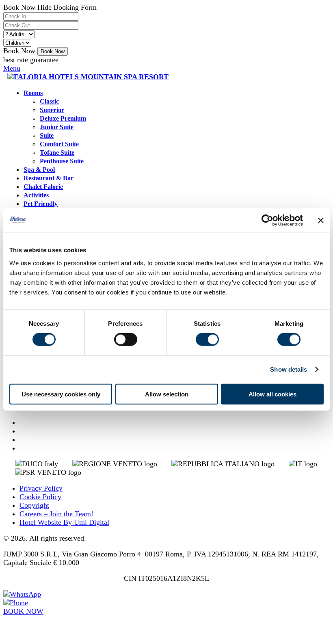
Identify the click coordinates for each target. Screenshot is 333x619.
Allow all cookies (272, 393)
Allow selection (166, 393)
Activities (36, 195)
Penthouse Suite (62, 161)
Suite (47, 135)
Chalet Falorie (43, 186)
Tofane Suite (57, 152)
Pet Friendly (41, 204)
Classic (49, 101)
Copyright (34, 505)
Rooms (33, 93)
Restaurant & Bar (49, 178)
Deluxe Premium (63, 118)
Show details (288, 369)
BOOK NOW (23, 611)
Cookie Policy (40, 497)
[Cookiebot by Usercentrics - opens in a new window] (267, 220)
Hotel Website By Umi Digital (64, 522)
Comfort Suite (59, 144)
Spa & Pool (39, 169)
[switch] (125, 339)
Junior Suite (57, 127)
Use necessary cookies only (61, 393)
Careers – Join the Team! (56, 514)
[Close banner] (321, 220)
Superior (52, 110)
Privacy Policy (41, 488)
